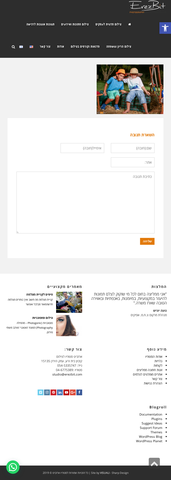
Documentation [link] (150, 414)
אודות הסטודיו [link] (153, 356)
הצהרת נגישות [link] (153, 383)
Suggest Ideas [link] (152, 423)
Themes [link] (156, 432)
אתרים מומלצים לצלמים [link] (147, 374)
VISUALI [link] (105, 473)
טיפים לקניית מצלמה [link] (39, 294)
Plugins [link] (156, 419)
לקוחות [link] (158, 365)
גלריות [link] (158, 361)
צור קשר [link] (157, 379)
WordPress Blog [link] (150, 436)
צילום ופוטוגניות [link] (42, 318)
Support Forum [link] (151, 428)
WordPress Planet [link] (149, 441)
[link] (165, 28)
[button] (13, 467)
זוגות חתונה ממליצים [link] (149, 370)
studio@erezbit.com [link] (67, 374)
